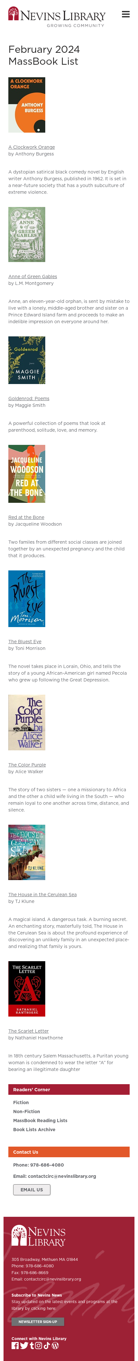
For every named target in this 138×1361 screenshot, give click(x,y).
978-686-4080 (47, 1165)
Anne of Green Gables (32, 276)
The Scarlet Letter (28, 1031)
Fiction (21, 1102)
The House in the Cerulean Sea (42, 894)
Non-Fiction (26, 1111)
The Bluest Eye (24, 641)
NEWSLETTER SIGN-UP (38, 1321)
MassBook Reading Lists (40, 1120)
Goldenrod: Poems (28, 398)
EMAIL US (32, 1190)
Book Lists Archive (34, 1129)
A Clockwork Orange (31, 147)
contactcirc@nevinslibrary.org (62, 1176)
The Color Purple (27, 765)
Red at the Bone (26, 517)
